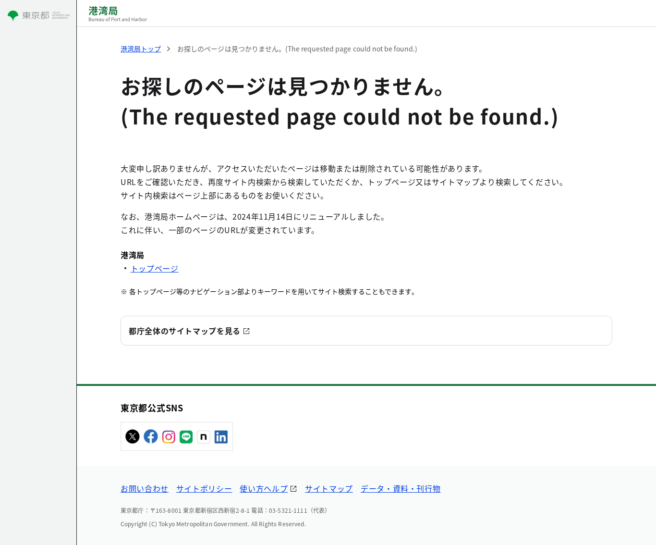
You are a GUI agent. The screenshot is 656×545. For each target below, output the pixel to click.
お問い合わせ (145, 488)
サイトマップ (329, 488)
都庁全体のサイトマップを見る (185, 330)
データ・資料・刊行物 (400, 488)
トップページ (155, 268)
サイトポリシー (204, 488)
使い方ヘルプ (264, 488)
